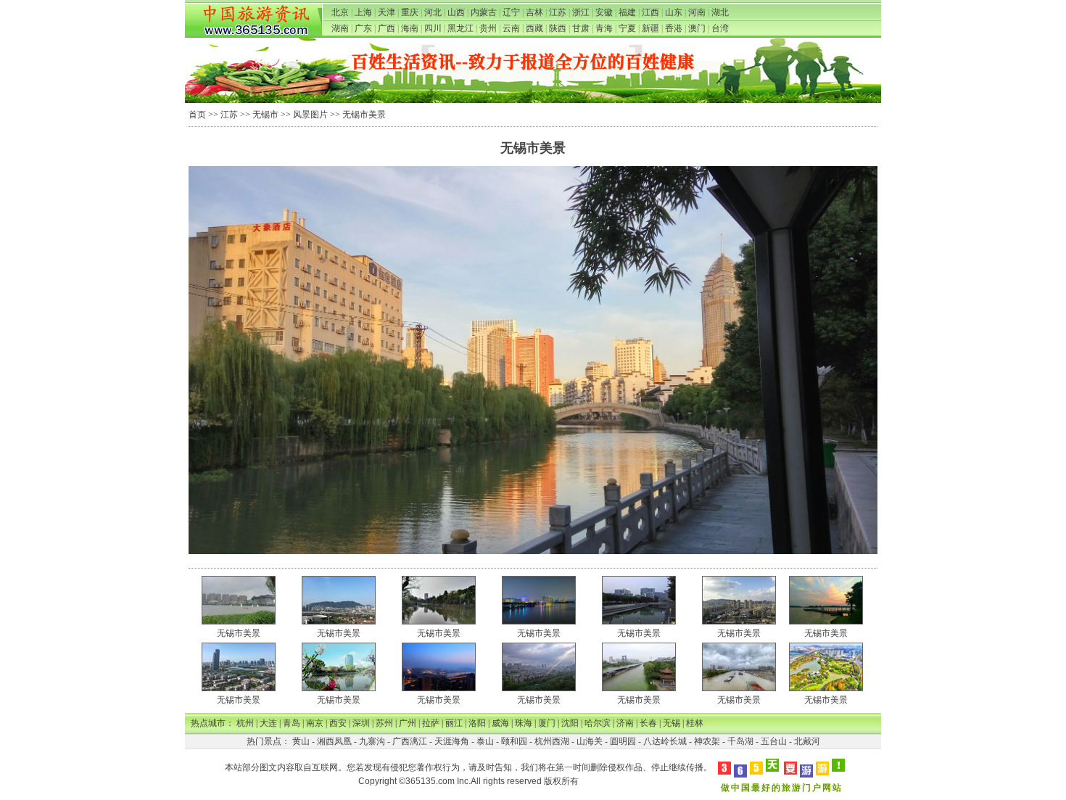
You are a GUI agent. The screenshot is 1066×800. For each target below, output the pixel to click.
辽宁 (511, 12)
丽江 (454, 723)
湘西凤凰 (334, 741)
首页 (197, 115)
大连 (268, 723)
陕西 (557, 28)
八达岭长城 (665, 741)
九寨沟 (372, 741)
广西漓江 (409, 741)
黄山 (301, 741)
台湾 (720, 28)
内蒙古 (484, 12)
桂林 (694, 723)
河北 (433, 12)
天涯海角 (451, 741)
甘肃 (581, 28)
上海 (363, 12)
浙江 (581, 12)
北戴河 (807, 741)
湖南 (340, 28)
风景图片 (310, 115)
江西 (650, 12)
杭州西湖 (551, 741)
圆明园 (623, 741)
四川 (433, 28)
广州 (407, 723)
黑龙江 (460, 28)
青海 (604, 28)
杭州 (245, 723)
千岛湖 (740, 741)
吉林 (534, 12)
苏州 (384, 723)
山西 (456, 12)
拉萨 (430, 723)
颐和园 (514, 741)
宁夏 (627, 28)
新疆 (650, 28)
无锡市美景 (238, 633)
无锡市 (265, 115)
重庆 (409, 12)
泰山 (485, 741)
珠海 (523, 723)
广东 (363, 28)
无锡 (671, 723)
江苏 (557, 12)
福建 (627, 12)
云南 (511, 28)
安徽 (604, 12)
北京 (340, 12)
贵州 (488, 28)
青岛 (291, 723)
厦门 (546, 723)
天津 (386, 12)
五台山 (774, 741)
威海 (500, 723)
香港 (673, 28)
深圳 (361, 723)
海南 (409, 28)
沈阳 (570, 723)
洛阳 (477, 723)
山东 (673, 12)
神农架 (707, 741)
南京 (314, 723)
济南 (625, 723)
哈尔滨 (597, 723)
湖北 (720, 12)
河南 (697, 12)
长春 (648, 723)
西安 (338, 723)
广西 (386, 28)
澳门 (697, 28)
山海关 (590, 741)
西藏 (534, 28)
